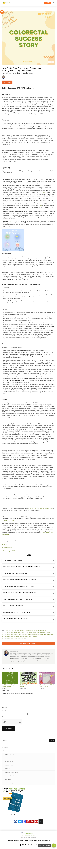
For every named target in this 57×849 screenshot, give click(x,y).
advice (7, 630)
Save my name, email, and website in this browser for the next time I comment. (25, 717)
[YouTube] (36, 821)
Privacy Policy (37, 840)
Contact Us (47, 2)
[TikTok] (28, 845)
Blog (4, 750)
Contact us (7, 82)
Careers (26, 840)
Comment (5, 707)
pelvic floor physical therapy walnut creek (28, 636)
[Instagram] (24, 821)
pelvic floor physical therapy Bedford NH (38, 630)
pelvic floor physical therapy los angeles (10, 634)
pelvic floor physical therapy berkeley (9, 632)
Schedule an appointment (28, 643)
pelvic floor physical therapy (23, 630)
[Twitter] (20, 821)
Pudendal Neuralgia (9, 783)
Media (21, 840)
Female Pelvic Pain (11, 77)
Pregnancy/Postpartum (10, 775)
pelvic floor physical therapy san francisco (10, 636)
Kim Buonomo (20, 77)
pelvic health (23, 638)
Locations (5, 747)
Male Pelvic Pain (8, 768)
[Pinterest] (28, 821)
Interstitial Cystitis (9, 765)
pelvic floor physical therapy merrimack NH (44, 634)
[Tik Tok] (41, 821)
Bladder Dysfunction (9, 754)
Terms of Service (45, 840)
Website (4, 714)
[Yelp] (32, 821)
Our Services (10, 840)
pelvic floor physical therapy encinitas (26, 632)
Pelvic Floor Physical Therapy (11, 772)
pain (15, 630)
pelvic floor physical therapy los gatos (27, 634)
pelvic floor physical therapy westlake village (11, 638)
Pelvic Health (8, 779)
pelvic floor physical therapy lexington (42, 632)
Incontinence (11, 630)
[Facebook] (15, 821)
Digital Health (8, 758)
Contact (31, 840)
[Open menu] (53, 3)
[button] (2, 12)
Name (4, 711)
